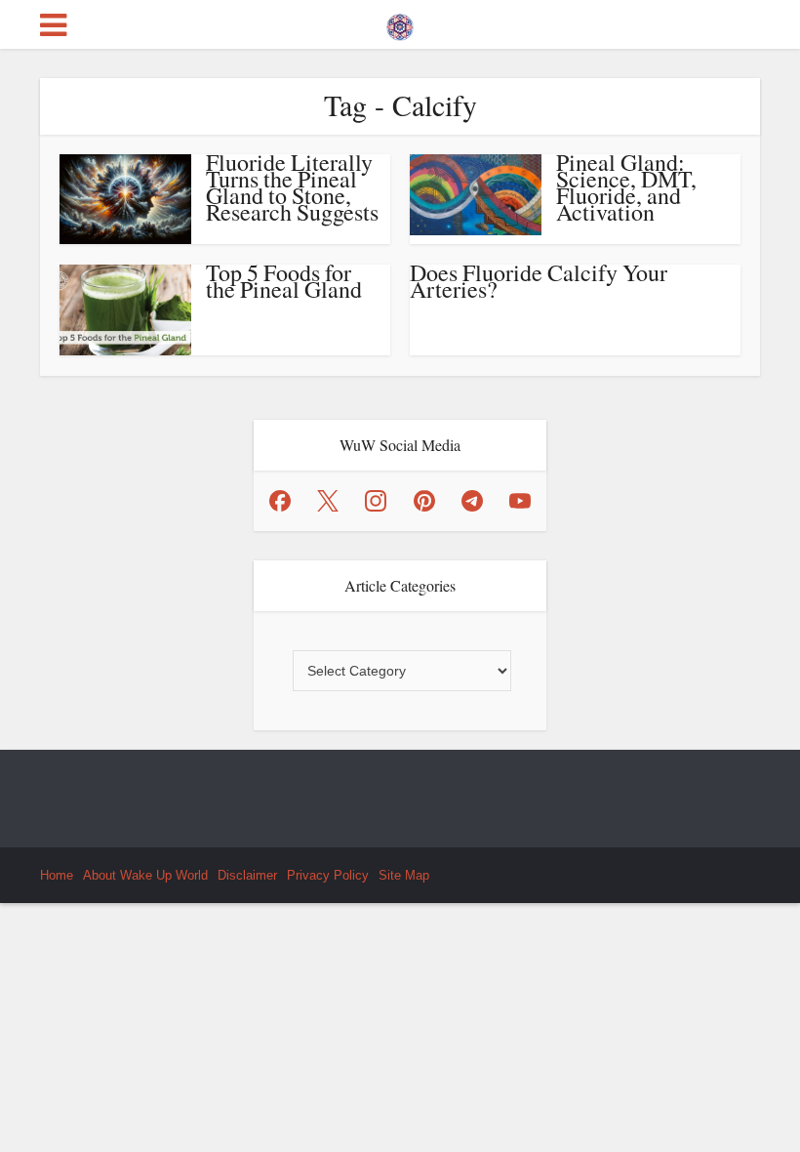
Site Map (404, 875)
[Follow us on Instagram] (375, 501)
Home (56, 875)
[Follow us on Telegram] (472, 501)
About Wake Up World (145, 875)
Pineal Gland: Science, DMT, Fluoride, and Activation (626, 186)
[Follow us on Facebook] (280, 501)
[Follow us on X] (328, 501)
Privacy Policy (328, 875)
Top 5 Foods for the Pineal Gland (284, 281)
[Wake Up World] (400, 22)
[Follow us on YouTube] (520, 501)
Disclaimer (247, 875)
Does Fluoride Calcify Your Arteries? (538, 281)
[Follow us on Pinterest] (424, 501)
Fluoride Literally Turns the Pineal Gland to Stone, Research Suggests (292, 186)
